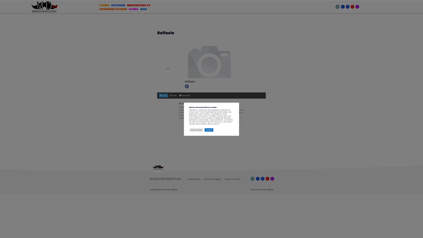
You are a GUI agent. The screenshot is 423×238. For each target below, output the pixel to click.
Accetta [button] (209, 130)
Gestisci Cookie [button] (196, 130)
